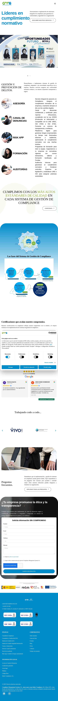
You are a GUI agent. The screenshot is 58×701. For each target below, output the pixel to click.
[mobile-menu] (54, 3)
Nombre (5, 524)
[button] (2, 51)
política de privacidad (13, 556)
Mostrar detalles (49, 362)
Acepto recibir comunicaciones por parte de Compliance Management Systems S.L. (22, 560)
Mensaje (5, 545)
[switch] (22, 357)
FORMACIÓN (20, 153)
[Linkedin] (4, 693)
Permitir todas (47, 367)
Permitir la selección (29, 367)
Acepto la (11, 556)
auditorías (20, 169)
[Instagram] (9, 693)
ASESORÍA (19, 103)
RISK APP (18, 137)
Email (4, 531)
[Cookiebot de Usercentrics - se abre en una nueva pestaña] (49, 333)
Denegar (10, 367)
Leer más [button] (5, 395)
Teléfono (5, 538)
